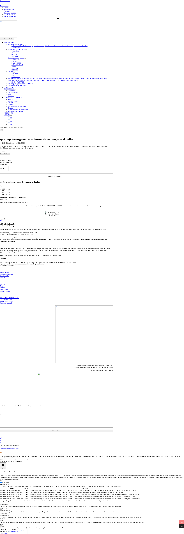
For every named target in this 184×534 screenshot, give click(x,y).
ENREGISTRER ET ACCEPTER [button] (10, 529)
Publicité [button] (2, 519)
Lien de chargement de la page (9, 448)
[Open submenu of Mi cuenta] (8, 6)
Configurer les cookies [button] (7, 461)
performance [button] (4, 508)
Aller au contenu (5, 1)
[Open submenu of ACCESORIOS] (15, 89)
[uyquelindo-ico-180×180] (8, 37)
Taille (3, 152)
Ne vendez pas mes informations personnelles (15, 460)
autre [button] (1, 524)
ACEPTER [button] (18, 461)
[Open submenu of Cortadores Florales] (22, 44)
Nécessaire (5, 483)
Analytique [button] (3, 513)
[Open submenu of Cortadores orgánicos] (25, 58)
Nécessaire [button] (3, 481)
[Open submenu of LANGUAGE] (11, 115)
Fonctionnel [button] (3, 503)
